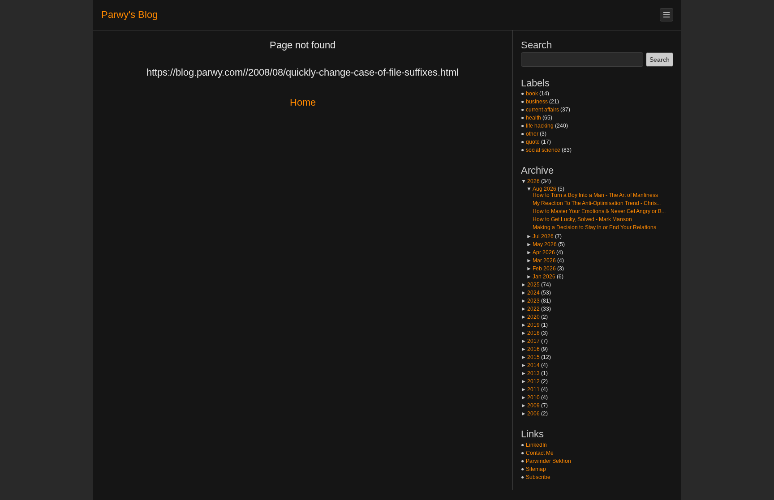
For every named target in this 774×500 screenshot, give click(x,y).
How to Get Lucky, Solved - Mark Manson (582, 219)
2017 (530, 341)
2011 (530, 389)
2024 (530, 293)
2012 (530, 381)
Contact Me (540, 453)
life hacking (540, 126)
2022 (530, 309)
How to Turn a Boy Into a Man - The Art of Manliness (595, 195)
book (532, 93)
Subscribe (538, 477)
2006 (530, 413)
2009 (530, 405)
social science (543, 150)
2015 (530, 357)
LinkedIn (536, 445)
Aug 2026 (541, 189)
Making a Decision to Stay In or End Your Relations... (596, 227)
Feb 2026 (541, 268)
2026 (530, 181)
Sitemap (536, 469)
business (537, 101)
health (533, 118)
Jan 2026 (540, 277)
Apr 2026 (540, 252)
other (532, 134)
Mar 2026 (541, 260)
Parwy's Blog (129, 14)
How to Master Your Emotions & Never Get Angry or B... (599, 211)
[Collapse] (666, 14)
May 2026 (541, 244)
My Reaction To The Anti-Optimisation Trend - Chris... (597, 203)
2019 (530, 325)
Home (303, 102)
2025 (530, 285)
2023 (530, 301)
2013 (530, 373)
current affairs (542, 110)
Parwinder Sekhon (548, 461)
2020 (530, 317)
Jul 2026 (540, 236)
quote (533, 142)
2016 (530, 349)
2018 (530, 333)
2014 (530, 365)
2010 (530, 397)
